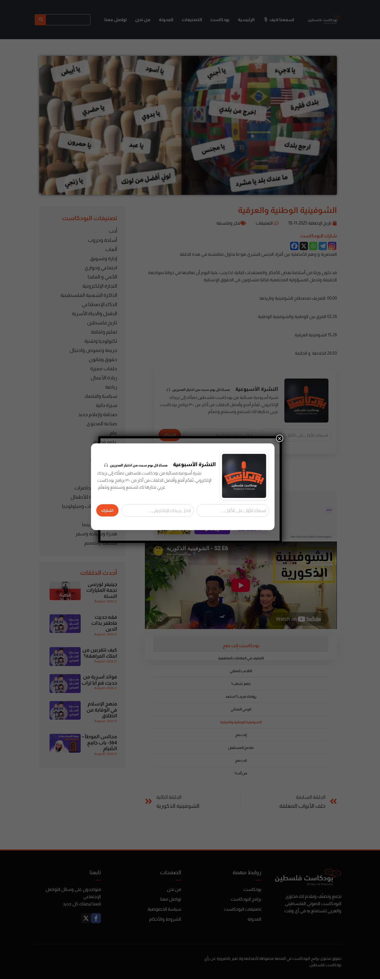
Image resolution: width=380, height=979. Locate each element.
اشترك (107, 510)
